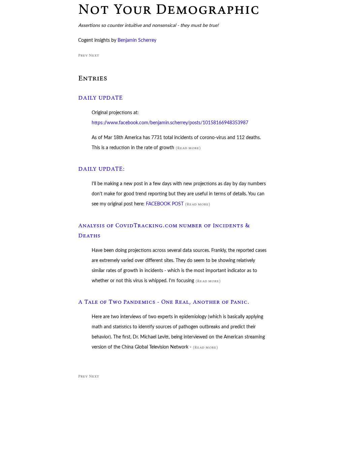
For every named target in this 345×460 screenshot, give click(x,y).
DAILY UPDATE (100, 97)
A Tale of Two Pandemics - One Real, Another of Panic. (163, 301)
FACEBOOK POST (165, 204)
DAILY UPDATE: (101, 168)
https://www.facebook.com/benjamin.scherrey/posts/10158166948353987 (170, 123)
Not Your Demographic (168, 9)
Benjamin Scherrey (137, 40)
